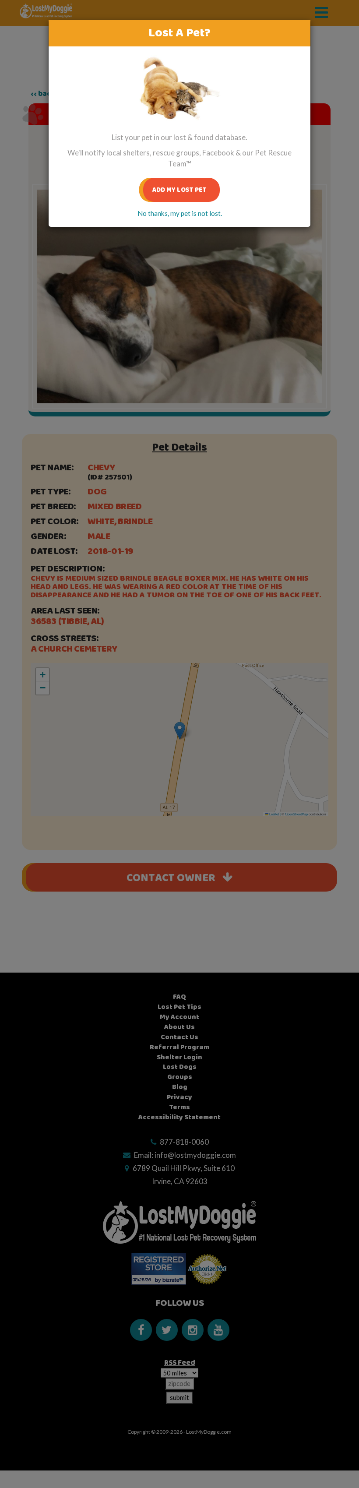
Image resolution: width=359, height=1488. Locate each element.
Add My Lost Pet (179, 190)
